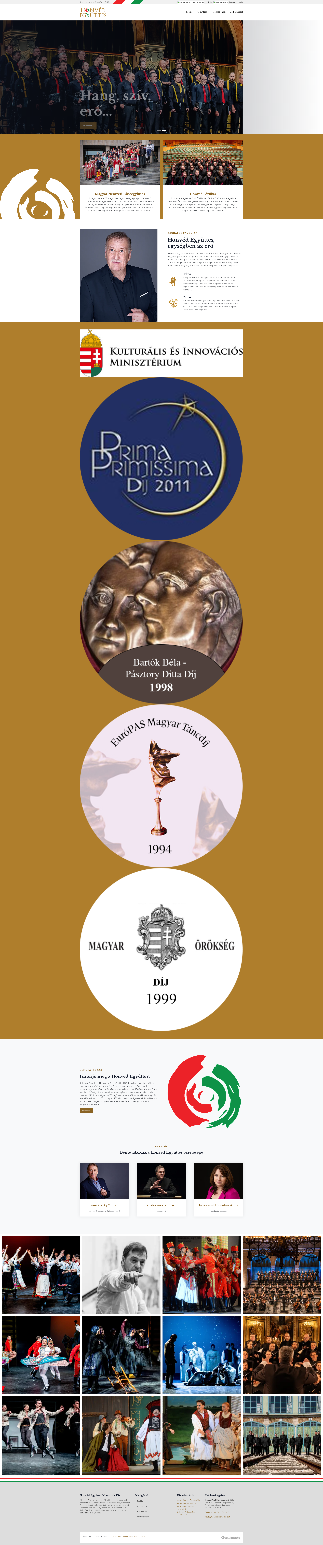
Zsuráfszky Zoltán (104, 1205)
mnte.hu (208, 2)
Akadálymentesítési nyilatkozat (217, 1517)
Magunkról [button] (202, 12)
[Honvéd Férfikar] (164, 130)
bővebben (88, 121)
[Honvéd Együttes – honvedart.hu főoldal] (93, 12)
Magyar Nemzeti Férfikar (186, 1503)
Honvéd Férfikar (203, 194)
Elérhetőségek (236, 12)
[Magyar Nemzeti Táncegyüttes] (159, 130)
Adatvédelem (139, 1537)
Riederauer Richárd (161, 1205)
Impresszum (127, 1537)
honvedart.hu (114, 1537)
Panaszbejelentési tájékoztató (217, 1512)
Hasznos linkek (219, 12)
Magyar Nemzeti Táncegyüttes (120, 194)
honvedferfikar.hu (236, 2)
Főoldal (189, 12)
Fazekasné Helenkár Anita (218, 1205)
